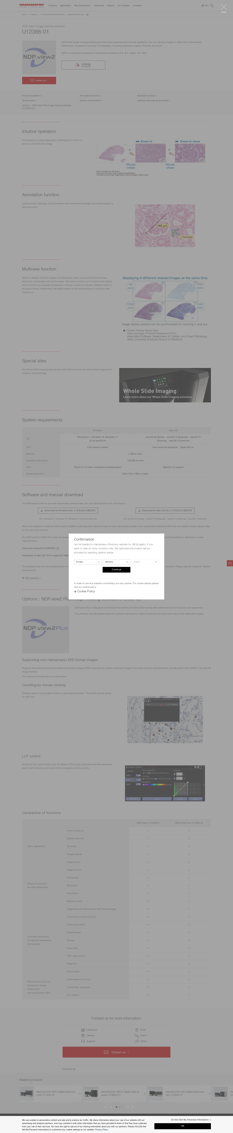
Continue (116, 570)
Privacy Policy (101, 1130)
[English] (145, 562)
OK (182, 1126)
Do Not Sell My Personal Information (190, 1120)
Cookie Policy (86, 591)
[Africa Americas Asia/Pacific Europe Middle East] (88, 562)
